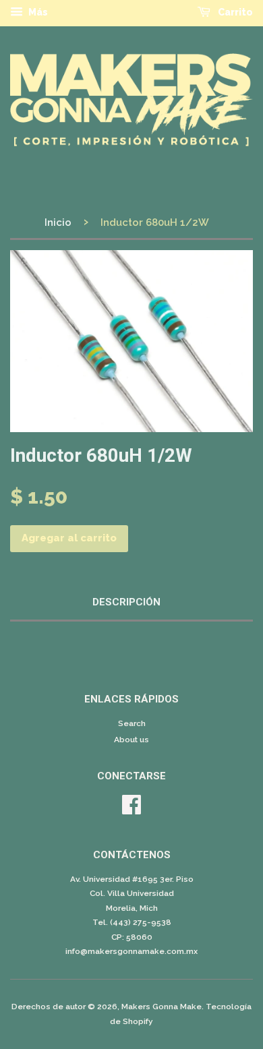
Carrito (234, 12)
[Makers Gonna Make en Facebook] (131, 809)
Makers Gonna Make (161, 1006)
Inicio (58, 222)
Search (132, 723)
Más (37, 12)
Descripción (126, 602)
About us (131, 739)
